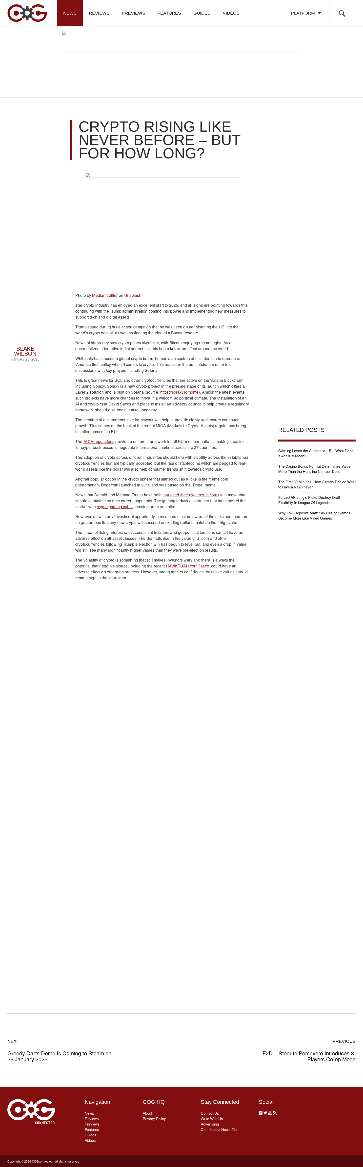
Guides (201, 13)
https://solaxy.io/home (179, 392)
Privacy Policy (154, 1118)
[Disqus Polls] (162, 662)
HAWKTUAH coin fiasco (187, 566)
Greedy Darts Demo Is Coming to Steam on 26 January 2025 (59, 1050)
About (147, 1113)
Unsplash (132, 295)
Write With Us (212, 1118)
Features (169, 13)
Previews (133, 13)
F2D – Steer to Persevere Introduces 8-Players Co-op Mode (309, 1050)
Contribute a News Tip (219, 1129)
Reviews (99, 13)
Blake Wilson (25, 351)
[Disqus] (162, 791)
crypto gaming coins (115, 506)
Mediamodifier (105, 295)
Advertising (210, 1124)
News (70, 13)
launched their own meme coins (190, 495)
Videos (231, 13)
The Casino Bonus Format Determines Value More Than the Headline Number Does (314, 468)
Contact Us (210, 1113)
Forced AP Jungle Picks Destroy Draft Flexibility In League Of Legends (309, 500)
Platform (304, 13)
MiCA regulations (99, 441)
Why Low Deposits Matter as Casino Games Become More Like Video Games (314, 515)
